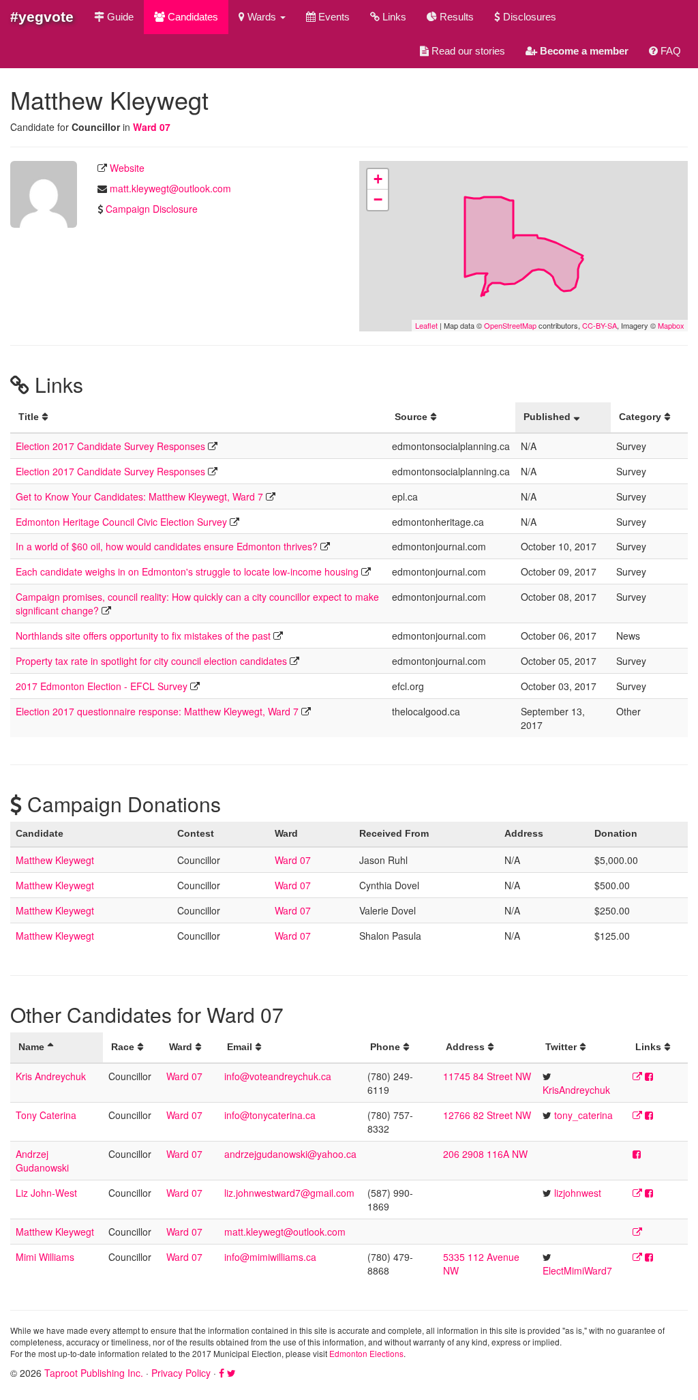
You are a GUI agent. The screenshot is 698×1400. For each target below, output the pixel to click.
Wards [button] (262, 17)
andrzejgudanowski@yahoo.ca (290, 1154)
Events (333, 17)
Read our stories (467, 51)
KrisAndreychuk (576, 1090)
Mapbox (671, 325)
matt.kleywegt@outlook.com (170, 188)
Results (455, 17)
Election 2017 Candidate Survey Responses (110, 446)
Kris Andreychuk (51, 1076)
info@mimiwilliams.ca (270, 1257)
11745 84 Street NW (487, 1076)
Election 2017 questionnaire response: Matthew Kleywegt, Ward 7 (157, 711)
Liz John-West (46, 1193)
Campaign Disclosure (152, 208)
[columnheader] (198, 417)
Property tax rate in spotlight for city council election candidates (151, 661)
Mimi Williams (45, 1257)
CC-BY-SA (599, 325)
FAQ (669, 51)
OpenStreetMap (510, 325)
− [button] (378, 199)
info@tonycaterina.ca (270, 1115)
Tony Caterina (46, 1115)
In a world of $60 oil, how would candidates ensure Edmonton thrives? (167, 546)
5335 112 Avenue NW (481, 1263)
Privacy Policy (181, 1373)
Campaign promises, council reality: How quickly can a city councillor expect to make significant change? (197, 603)
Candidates (191, 17)
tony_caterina (583, 1115)
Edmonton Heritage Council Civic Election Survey (121, 521)
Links (393, 17)
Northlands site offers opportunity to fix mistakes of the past (143, 635)
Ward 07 (151, 127)
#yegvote (42, 17)
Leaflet (426, 325)
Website (127, 168)
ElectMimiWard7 (577, 1270)
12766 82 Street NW (487, 1115)
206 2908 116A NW (485, 1154)
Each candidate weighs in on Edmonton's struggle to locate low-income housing (187, 571)
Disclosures (528, 17)
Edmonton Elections (366, 1353)
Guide (119, 17)
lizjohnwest (577, 1193)
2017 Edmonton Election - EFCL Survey (101, 686)
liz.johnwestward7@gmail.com (289, 1193)
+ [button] (378, 179)
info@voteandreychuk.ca (277, 1076)
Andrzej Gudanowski (42, 1160)
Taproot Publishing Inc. (93, 1373)
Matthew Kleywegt (55, 860)
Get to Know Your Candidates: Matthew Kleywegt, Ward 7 (139, 496)
